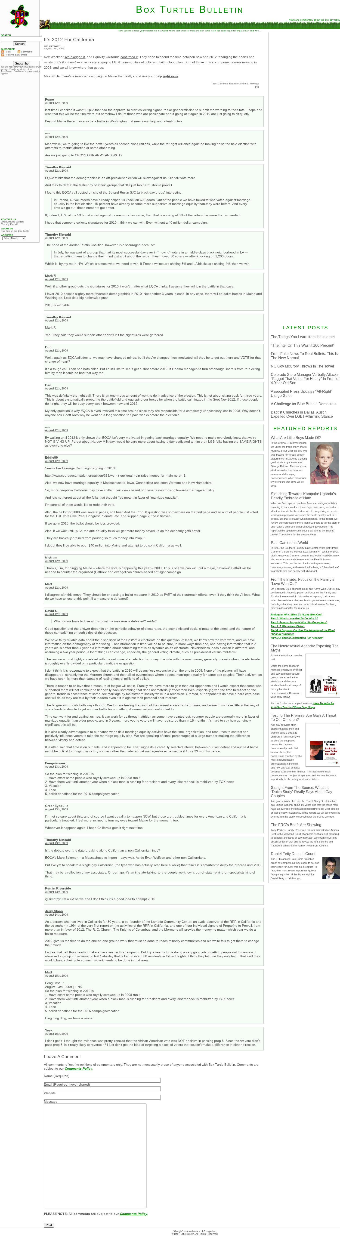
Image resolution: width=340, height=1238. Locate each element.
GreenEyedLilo (56, 806)
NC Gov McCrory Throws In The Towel (302, 366)
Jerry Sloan (54, 911)
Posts (7, 51)
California (223, 83)
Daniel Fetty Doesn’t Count (293, 854)
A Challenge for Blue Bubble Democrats (303, 404)
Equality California (238, 83)
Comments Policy (78, 1068)
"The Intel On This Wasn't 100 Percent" (302, 345)
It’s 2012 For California (69, 39)
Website (50, 1093)
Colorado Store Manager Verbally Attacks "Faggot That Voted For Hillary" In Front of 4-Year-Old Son (305, 379)
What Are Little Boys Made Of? (296, 438)
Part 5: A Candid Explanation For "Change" (297, 637)
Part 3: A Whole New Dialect (288, 626)
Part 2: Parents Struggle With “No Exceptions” (299, 622)
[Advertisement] (19, 146)
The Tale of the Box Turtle (15, 231)
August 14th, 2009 (56, 914)
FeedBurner (6, 71)
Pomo (49, 99)
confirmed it (129, 57)
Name (48, 1076)
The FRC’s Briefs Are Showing (296, 825)
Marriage (254, 83)
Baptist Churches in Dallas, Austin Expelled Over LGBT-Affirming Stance (302, 414)
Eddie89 (51, 457)
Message (50, 1101)
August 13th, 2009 (56, 766)
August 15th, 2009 (56, 975)
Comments (26, 51)
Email (48, 1084)
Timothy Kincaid (9, 224)
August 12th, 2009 (56, 103)
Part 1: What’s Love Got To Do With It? (294, 618)
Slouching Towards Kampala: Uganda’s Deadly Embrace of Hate (303, 496)
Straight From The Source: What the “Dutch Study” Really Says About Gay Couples (301, 792)
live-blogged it (75, 57)
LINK (256, 87)
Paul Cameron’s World (289, 543)
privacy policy (33, 71)
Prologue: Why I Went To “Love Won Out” (296, 614)
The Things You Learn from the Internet (303, 337)
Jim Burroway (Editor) (12, 222)
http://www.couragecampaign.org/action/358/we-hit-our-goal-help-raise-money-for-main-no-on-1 (115, 475)
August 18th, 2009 (56, 1033)
